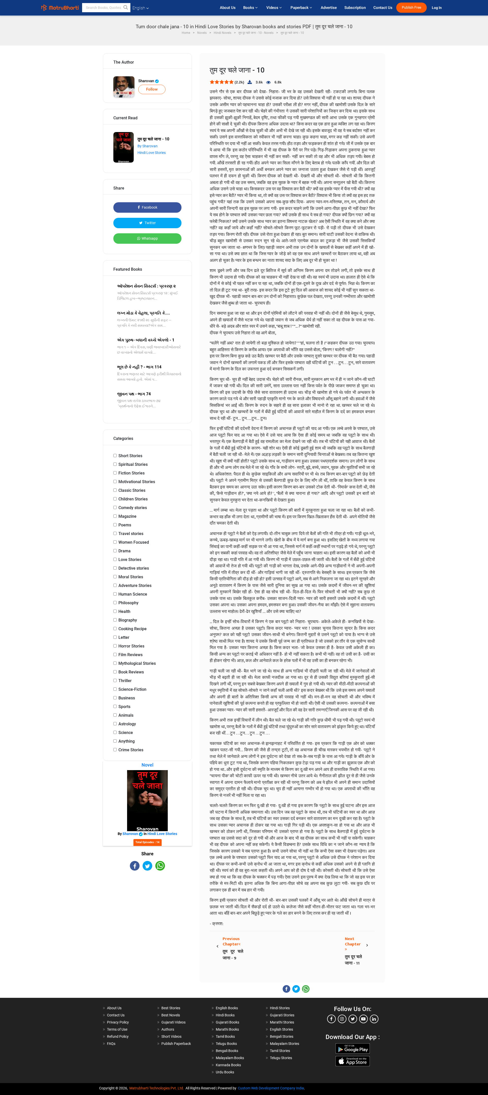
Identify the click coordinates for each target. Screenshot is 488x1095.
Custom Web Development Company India (271, 1088)
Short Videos (171, 1036)
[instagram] (342, 1019)
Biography (127, 620)
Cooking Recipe (132, 628)
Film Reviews (130, 654)
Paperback (300, 7)
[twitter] (352, 1019)
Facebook (149, 207)
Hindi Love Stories (152, 153)
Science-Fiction (132, 689)
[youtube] (363, 1019)
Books (249, 7)
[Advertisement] (147, 915)
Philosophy (128, 602)
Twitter (150, 223)
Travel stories (130, 533)
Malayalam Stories (284, 1044)
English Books (227, 1008)
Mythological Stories (137, 663)
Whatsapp (150, 238)
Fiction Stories (131, 473)
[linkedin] (374, 1019)
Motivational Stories (136, 481)
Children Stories (133, 499)
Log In (437, 7)
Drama (124, 551)
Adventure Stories (134, 585)
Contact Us (382, 7)
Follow (152, 89)
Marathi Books (227, 1029)
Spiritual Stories (133, 464)
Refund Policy (118, 1036)
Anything (126, 741)
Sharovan (146, 81)
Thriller (125, 680)
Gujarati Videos (173, 1022)
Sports (124, 706)
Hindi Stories (280, 1008)
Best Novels (170, 1015)
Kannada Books (228, 1065)
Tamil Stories (280, 1051)
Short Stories (130, 455)
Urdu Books (225, 1072)
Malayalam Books (230, 1058)
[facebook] (331, 1019)
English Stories (281, 1029)
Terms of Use (117, 1029)
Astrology (127, 724)
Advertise (329, 7)
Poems (124, 525)
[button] (125, 7)
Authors (167, 1029)
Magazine (127, 516)
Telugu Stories (281, 1058)
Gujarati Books (227, 1022)
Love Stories (129, 559)
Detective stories (133, 568)
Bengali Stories (281, 1036)
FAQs (111, 1044)
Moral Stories (130, 576)
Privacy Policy (118, 1022)
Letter (123, 637)
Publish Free (411, 7)
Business (126, 698)
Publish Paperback (176, 1044)
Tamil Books (225, 1036)
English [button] (138, 8)
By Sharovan (148, 146)
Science (125, 732)
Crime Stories (130, 749)
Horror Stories (131, 646)
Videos (272, 7)
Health (124, 611)
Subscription (355, 7)
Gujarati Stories (282, 1015)
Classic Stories (131, 490)
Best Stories (170, 1008)
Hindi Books (225, 1015)
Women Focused (133, 542)
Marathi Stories (282, 1022)
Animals (125, 715)
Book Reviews (131, 672)
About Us (228, 7)
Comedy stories (132, 507)
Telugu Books (226, 1044)
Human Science (132, 594)
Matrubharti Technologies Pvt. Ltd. (157, 1088)
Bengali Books (227, 1051)
